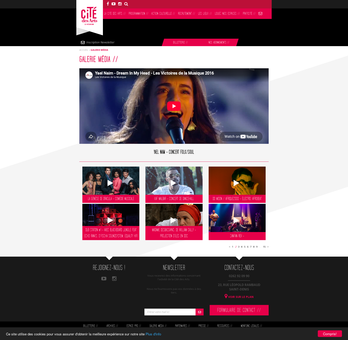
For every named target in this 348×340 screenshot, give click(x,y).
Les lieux (205, 14)
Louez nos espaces (227, 14)
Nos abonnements (219, 42)
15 (264, 246)
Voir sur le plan (240, 297)
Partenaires (182, 326)
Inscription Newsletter (100, 42)
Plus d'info (153, 333)
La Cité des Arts (115, 14)
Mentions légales (251, 326)
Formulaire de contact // (239, 310)
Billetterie (180, 42)
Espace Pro (134, 326)
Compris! (330, 333)
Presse (204, 326)
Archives (112, 326)
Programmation (138, 14)
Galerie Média (158, 326)
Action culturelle (163, 14)
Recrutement (186, 14)
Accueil (83, 49)
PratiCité (249, 14)
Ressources (224, 326)
